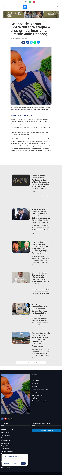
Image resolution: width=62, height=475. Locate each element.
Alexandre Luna (6, 438)
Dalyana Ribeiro (6, 446)
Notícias (34, 392)
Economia (35, 381)
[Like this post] (23, 42)
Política (34, 398)
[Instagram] (8, 419)
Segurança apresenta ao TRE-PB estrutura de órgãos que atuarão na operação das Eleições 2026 (40, 310)
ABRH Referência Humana (9, 430)
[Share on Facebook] (27, 42)
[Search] (57, 7)
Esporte (34, 386)
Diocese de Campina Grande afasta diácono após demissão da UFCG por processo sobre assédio (40, 278)
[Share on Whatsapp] (34, 42)
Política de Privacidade (7, 460)
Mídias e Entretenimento (40, 389)
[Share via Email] (38, 42)
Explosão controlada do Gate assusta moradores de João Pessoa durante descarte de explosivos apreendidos (41, 339)
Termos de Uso (16, 460)
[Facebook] (2, 419)
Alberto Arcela (5, 432)
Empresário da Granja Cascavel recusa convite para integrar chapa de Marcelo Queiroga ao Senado (40, 247)
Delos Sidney (5, 448)
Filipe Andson (5, 454)
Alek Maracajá (5, 435)
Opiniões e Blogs (37, 395)
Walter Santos (5, 467)
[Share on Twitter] (31, 42)
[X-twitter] (12, 419)
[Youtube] (5, 419)
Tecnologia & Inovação (39, 401)
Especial (35, 383)
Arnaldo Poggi (5, 440)
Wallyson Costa (16, 38)
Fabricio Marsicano (7, 451)
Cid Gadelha (5, 443)
